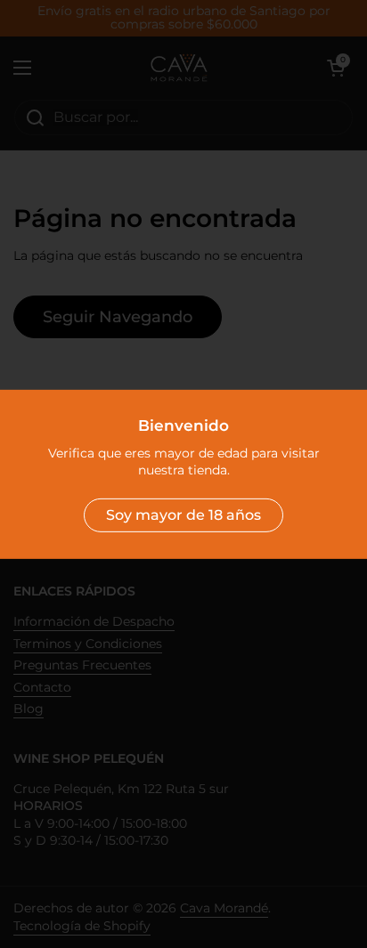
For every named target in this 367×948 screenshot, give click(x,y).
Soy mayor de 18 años (183, 514)
